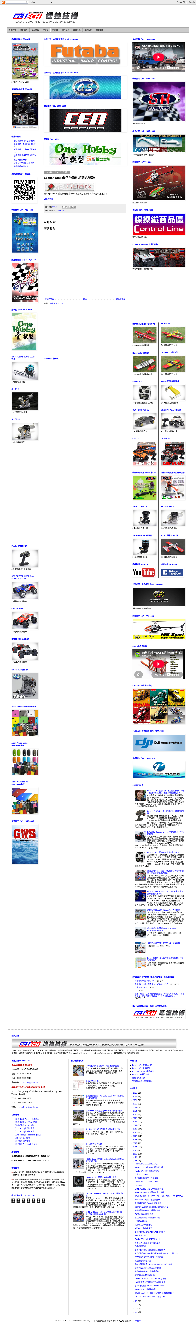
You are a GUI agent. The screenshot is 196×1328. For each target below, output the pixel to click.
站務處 (55, 30)
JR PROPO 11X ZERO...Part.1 (147, 1182)
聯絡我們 (88, 30)
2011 (135, 1147)
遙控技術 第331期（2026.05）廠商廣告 (163, 943)
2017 (135, 1125)
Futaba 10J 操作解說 (140, 1074)
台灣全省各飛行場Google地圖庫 (148, 1268)
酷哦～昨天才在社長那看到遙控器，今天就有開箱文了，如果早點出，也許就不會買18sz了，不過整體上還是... (159, 995)
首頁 (85, 299)
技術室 (45, 30)
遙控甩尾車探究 (138, 1078)
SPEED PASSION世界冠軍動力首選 (149, 1192)
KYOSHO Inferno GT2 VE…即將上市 (150, 1297)
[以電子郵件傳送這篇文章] (63, 207)
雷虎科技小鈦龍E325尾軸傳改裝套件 (150, 1250)
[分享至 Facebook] (72, 207)
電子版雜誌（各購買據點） (25, 141)
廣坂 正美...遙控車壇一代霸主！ (147, 1243)
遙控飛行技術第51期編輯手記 (147, 1271)
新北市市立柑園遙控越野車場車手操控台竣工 (104, 1111)
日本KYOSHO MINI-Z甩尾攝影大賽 (149, 1189)
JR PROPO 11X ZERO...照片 (146, 1164)
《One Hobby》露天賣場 (24, 1128)
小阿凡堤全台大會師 (94, 1144)
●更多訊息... (49, 199)
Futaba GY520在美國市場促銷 (147, 1171)
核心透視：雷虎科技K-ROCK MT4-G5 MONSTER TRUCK (162, 929)
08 (136, 1308)
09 (136, 1305)
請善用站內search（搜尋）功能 (147, 1210)
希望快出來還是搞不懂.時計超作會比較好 (151, 984)
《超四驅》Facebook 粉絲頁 (25, 1144)
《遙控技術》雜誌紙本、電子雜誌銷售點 (102, 1066)
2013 (135, 1140)
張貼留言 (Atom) (56, 304)
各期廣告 (24, 30)
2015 (135, 1132)
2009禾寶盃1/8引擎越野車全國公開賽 (150, 1282)
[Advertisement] (85, 331)
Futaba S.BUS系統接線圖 (145, 1289)
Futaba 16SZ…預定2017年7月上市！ (101, 1177)
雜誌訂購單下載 (20, 160)
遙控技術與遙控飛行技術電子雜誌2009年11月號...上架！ (158, 1254)
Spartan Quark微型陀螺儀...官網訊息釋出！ (152, 1207)
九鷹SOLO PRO (141, 1175)
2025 (135, 1097)
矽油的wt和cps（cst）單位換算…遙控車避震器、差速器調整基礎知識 (165, 872)
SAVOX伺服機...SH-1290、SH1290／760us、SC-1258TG (159, 1196)
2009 (135, 1154)
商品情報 (35, 30)
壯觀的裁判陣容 (141, 1221)
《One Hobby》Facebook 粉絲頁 (27, 1135)
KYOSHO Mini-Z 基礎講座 (143, 1071)
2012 (135, 1143)
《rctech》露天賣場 (22, 1138)
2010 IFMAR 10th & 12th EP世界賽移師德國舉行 (154, 1293)
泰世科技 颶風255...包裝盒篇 (146, 1178)
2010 (135, 1150)
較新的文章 (49, 299)
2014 (135, 1136)
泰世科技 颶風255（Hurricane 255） (150, 1286)
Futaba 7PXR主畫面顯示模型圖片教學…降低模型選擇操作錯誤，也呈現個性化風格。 (165, 792)
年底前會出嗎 (140, 987)
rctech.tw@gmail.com (30, 1082)
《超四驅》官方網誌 (22, 1141)
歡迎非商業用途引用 (143, 1261)
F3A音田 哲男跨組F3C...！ (145, 1214)
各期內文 (12, 30)
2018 (135, 1122)
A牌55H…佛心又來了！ (144, 1228)
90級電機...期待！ (142, 1236)
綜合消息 (65, 30)
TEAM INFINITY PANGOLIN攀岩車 (149, 1257)
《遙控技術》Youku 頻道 (24, 1125)
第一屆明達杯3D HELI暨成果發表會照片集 (103, 1129)
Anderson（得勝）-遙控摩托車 (147, 1200)
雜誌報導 (99, 30)
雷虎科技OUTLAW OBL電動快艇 (148, 1203)
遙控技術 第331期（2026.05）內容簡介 (163, 910)
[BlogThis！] (66, 207)
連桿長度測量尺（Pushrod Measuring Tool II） (154, 1264)
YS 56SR (138, 1185)
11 (136, 1161)
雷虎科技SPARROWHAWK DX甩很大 (150, 1232)
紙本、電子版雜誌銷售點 (24, 163)
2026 (135, 1093)
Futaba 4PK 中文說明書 (142, 1065)
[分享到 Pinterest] (74, 207)
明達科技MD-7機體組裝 (142, 1081)
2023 (135, 1104)
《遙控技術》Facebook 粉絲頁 (26, 1119)
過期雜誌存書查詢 (21, 166)
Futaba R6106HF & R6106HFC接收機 (150, 1279)
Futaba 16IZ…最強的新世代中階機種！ (163, 852)
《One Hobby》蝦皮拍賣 (24, 1132)
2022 (135, 1107)
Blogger (137, 1321)
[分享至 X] (69, 207)
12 (136, 1157)
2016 (135, 1129)
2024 (135, 1100)
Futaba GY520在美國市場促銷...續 (149, 1167)
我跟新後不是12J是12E (144, 981)
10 (136, 1301)
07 (136, 1312)
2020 (135, 1115)
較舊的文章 (120, 299)
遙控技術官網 (140, 1246)
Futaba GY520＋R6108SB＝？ (147, 1239)
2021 (135, 1111)
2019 (135, 1118)
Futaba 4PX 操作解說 (141, 1068)
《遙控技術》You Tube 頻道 (25, 1122)
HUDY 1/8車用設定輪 (143, 1225)
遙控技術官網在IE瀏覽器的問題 (147, 1218)
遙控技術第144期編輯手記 (145, 1275)
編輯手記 (77, 30)
